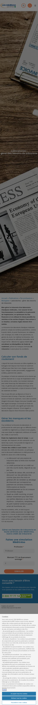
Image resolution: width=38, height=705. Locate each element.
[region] (19, 659)
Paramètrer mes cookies (19, 702)
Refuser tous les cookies (19, 698)
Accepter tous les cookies (19, 694)
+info (4, 690)
